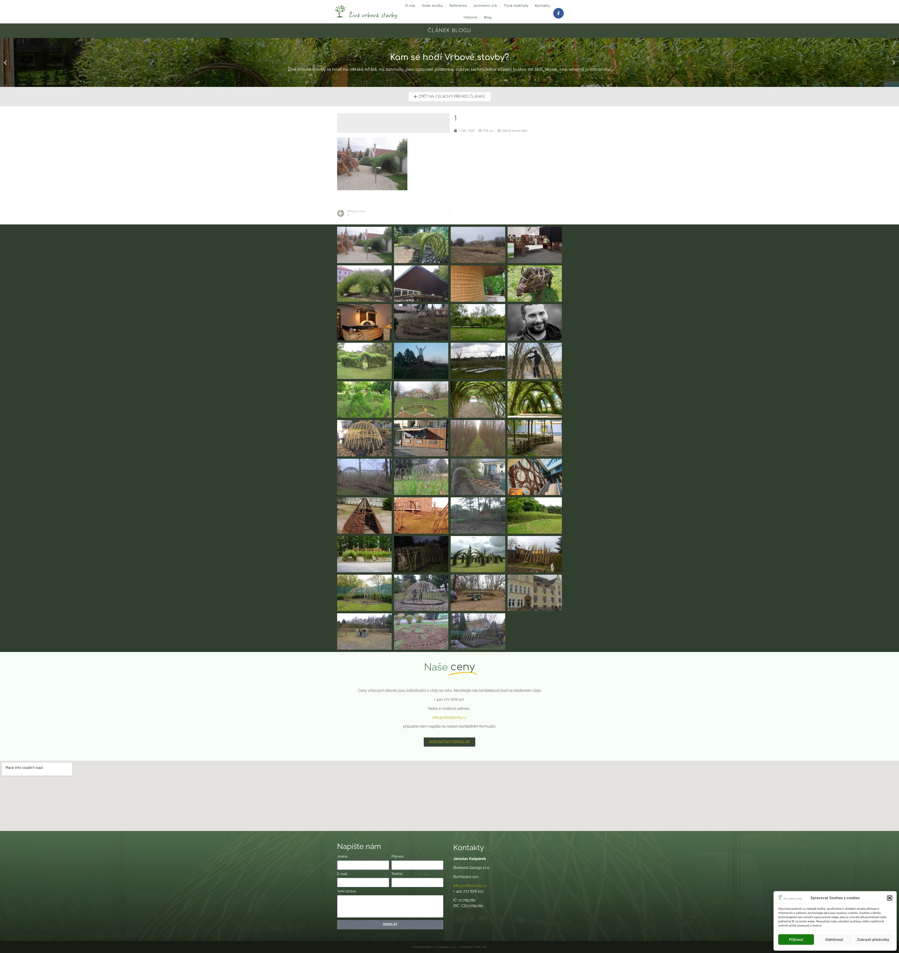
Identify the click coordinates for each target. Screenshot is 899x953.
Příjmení (398, 856)
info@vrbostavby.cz (449, 717)
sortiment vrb (485, 5)
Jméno (342, 856)
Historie (470, 17)
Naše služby (432, 5)
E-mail (342, 874)
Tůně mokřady (516, 5)
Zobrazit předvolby (873, 939)
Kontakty (542, 5)
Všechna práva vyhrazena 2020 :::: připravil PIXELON (449, 947)
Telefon (397, 874)
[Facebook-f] (558, 13)
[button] (889, 898)
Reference (458, 5)
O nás (410, 5)
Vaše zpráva (346, 891)
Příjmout (796, 939)
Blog (487, 17)
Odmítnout (834, 939)
